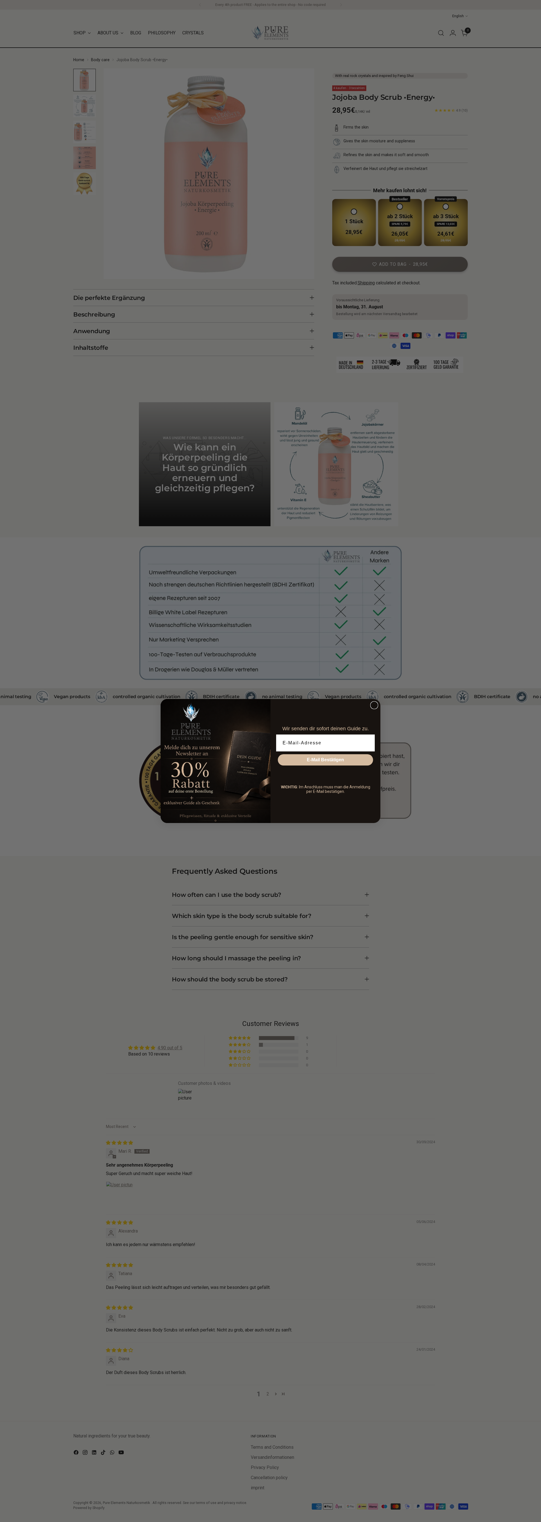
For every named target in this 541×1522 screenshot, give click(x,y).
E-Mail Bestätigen (325, 759)
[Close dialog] (374, 705)
